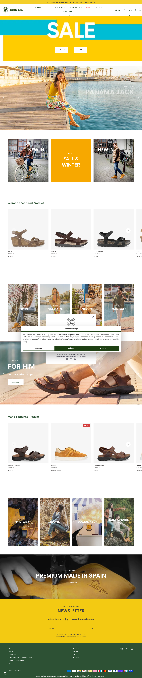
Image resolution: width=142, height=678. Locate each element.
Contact (76, 649)
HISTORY (98, 8)
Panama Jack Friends (16, 660)
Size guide (12, 655)
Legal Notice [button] (41, 676)
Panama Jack (18, 670)
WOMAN (37, 8)
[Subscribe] (91, 628)
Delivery (12, 649)
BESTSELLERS (60, 8)
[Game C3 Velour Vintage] (71, 443)
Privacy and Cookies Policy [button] (57, 676)
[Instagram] (71, 359)
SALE (88, 8)
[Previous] (3, 98)
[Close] (93, 316)
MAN (48, 8)
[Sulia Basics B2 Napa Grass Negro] (114, 229)
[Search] (134, 9)
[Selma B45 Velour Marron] (71, 229)
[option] (71, 98)
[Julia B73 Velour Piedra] (28, 229)
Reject (71, 348)
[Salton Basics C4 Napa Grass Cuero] (114, 443)
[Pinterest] (75, 359)
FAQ (74, 655)
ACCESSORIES (76, 8)
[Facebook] (67, 359)
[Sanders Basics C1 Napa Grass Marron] (28, 443)
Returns (11, 652)
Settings (38, 348)
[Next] (138, 98)
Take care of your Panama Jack (20, 657)
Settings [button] (101, 676)
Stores (75, 652)
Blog (10, 663)
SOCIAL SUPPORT (68, 11)
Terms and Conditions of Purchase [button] (82, 676)
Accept (103, 348)
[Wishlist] (125, 10)
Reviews (76, 657)
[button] (13, 230)
